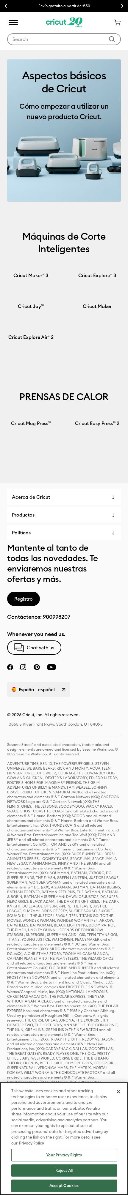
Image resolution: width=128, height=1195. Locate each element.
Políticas (21, 533)
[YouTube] (51, 667)
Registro (23, 599)
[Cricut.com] (64, 23)
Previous (6, 6)
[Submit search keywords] (112, 39)
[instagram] (23, 667)
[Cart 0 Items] (115, 22)
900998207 (56, 616)
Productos (23, 515)
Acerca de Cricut (31, 497)
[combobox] (64, 39)
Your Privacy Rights (64, 1155)
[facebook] (10, 667)
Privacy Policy (31, 1143)
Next (122, 6)
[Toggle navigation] (13, 22)
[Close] (118, 1091)
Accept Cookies (64, 1185)
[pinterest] (36, 667)
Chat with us (40, 648)
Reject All (64, 1170)
